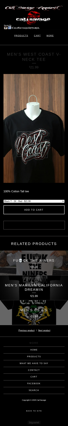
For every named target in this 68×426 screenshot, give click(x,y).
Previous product (26, 330)
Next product (44, 330)
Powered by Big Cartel (34, 422)
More (50, 36)
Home (34, 350)
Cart (37, 36)
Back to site (34, 411)
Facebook (34, 383)
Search (34, 390)
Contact (34, 370)
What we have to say (34, 363)
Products (21, 36)
